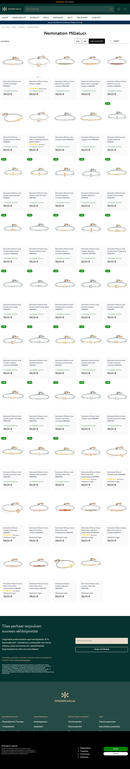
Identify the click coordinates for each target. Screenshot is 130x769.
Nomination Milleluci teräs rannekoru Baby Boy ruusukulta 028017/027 (90, 251)
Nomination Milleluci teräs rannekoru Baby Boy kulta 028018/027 (12, 195)
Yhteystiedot (8, 726)
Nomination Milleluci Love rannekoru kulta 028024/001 (90, 138)
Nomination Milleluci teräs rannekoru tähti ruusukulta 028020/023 (38, 474)
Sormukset (58, 18)
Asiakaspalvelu (40, 722)
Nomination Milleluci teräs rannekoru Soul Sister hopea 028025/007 (116, 418)
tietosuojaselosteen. (23, 660)
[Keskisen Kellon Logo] (11, 9)
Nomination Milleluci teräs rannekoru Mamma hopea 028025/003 (38, 251)
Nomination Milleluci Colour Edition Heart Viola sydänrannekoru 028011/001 (38, 586)
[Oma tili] (119, 9)
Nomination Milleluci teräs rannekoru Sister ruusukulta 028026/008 (12, 418)
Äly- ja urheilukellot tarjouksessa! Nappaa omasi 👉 (65, 22)
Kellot (5, 18)
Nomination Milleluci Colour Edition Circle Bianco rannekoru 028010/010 (116, 530)
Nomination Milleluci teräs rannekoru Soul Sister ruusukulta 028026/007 (64, 418)
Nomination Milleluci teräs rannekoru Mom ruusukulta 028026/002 (64, 307)
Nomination (21, 27)
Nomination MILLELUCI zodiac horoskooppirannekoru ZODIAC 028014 (38, 139)
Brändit (14, 27)
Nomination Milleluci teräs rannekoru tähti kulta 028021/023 (90, 363)
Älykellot (34, 18)
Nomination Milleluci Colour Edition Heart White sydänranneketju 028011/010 (12, 586)
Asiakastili (38, 726)
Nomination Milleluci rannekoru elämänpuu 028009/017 (10, 530)
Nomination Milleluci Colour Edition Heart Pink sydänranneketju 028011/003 (90, 474)
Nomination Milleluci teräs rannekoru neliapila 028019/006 (90, 307)
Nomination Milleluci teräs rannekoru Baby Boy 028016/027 (116, 139)
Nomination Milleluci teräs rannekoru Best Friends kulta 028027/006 (116, 251)
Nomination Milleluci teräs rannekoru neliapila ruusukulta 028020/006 (12, 363)
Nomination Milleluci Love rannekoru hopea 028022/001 (64, 138)
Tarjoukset (82, 18)
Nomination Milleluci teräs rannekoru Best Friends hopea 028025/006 (39, 307)
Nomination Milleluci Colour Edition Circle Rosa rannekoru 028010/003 (38, 530)
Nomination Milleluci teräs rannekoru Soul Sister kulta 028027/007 (12, 474)
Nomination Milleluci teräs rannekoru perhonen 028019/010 (38, 363)
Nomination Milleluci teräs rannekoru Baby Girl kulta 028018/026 (38, 195)
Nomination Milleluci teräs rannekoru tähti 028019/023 (90, 417)
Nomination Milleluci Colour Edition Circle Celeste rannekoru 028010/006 (64, 84)
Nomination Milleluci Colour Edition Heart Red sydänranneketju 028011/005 (64, 530)
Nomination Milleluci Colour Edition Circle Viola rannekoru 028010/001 (116, 84)
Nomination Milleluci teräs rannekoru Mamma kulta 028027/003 (116, 195)
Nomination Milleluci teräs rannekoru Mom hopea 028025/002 (12, 307)
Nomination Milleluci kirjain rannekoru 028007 (38, 83)
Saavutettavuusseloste (109, 726)
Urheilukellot (19, 18)
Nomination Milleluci (33, 27)
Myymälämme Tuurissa (12, 722)
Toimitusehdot (75, 722)
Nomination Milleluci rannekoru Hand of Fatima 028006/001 (11, 139)
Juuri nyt (96, 18)
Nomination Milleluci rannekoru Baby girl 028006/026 (62, 586)
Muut (70, 18)
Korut (46, 18)
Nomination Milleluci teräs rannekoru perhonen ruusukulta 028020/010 (116, 363)
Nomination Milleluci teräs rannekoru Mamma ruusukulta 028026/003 (64, 251)
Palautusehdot (75, 726)
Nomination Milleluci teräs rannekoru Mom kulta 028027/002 (90, 586)
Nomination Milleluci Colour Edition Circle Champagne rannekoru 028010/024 (90, 84)
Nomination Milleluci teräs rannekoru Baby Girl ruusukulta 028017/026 (64, 195)
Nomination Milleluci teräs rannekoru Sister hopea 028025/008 (38, 418)
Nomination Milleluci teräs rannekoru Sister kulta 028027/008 (64, 474)
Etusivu (3, 27)
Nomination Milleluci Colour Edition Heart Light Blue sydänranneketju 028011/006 (90, 530)
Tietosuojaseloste (107, 722)
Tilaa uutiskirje (101, 649)
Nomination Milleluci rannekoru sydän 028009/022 (116, 473)
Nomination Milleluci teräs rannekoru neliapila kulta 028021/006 (116, 307)
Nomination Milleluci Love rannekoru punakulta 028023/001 (12, 84)
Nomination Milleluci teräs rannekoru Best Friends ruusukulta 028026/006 (12, 251)
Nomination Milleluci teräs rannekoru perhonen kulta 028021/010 (64, 363)
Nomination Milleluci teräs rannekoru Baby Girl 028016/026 (90, 195)
